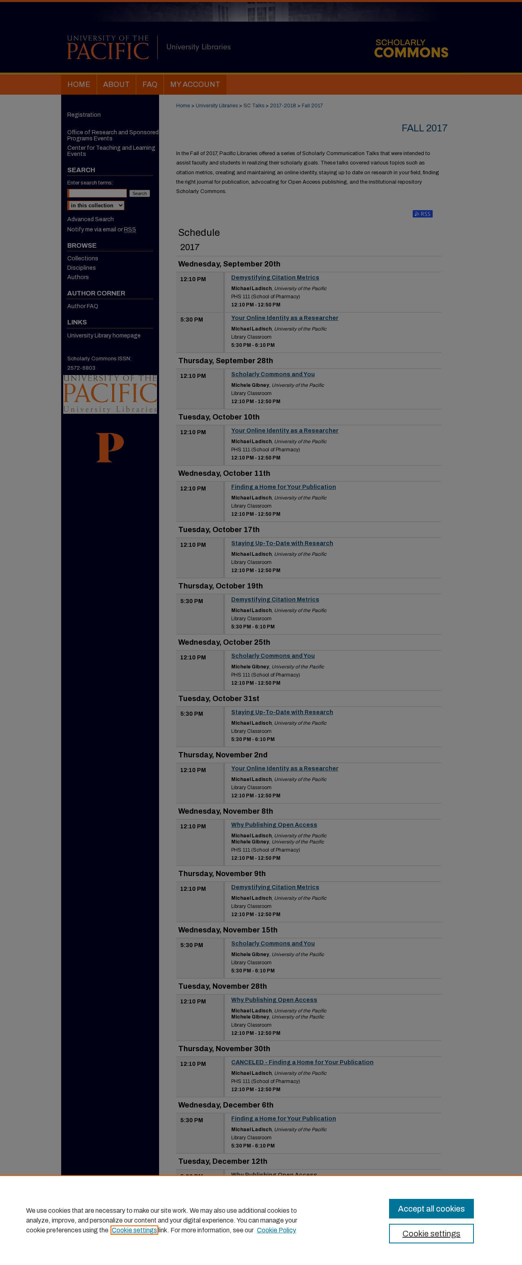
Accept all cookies (431, 1208)
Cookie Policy (276, 1230)
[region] (261, 1220)
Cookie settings (134, 1230)
